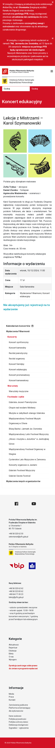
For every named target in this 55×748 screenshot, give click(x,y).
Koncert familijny (16, 364)
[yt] (34, 504)
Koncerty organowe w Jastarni (23, 465)
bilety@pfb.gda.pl (16, 597)
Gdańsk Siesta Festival (19, 476)
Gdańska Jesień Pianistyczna (23, 402)
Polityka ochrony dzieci (18, 722)
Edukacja (12, 651)
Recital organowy (17, 358)
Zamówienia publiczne (18, 705)
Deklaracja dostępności (18, 725)
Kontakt (12, 700)
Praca (11, 697)
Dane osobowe (15, 716)
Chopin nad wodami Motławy (22, 407)
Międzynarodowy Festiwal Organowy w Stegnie (27, 451)
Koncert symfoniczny (19, 342)
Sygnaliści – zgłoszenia (19, 728)
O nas (11, 657)
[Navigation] (52, 71)
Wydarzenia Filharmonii (18, 331)
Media (11, 694)
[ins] (25, 504)
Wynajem (13, 660)
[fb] (16, 504)
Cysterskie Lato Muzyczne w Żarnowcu (27, 459)
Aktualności (14, 645)
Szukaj (35, 88)
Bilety (11, 654)
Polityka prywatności (17, 719)
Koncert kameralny (17, 347)
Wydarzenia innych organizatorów (23, 481)
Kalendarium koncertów (18, 326)
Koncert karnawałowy (19, 380)
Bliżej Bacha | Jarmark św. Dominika (25, 429)
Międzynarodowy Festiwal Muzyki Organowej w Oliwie (25, 421)
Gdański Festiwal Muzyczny (22, 470)
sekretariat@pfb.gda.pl (18, 537)
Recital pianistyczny (18, 353)
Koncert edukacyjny (18, 369)
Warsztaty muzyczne (18, 391)
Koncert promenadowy (19, 375)
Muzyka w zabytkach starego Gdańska (27, 413)
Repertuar (13, 648)
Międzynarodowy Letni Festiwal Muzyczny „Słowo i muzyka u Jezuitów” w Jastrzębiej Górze (29, 439)
